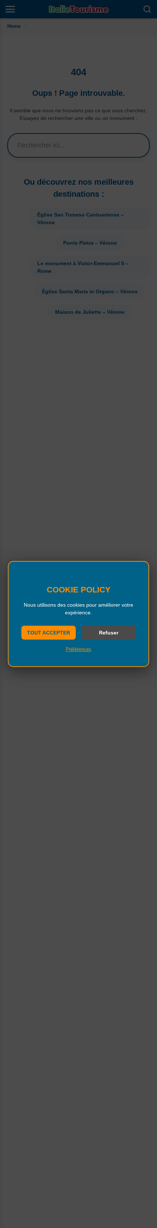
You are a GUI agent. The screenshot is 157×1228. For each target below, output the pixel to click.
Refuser (108, 633)
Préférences (78, 649)
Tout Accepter (48, 633)
